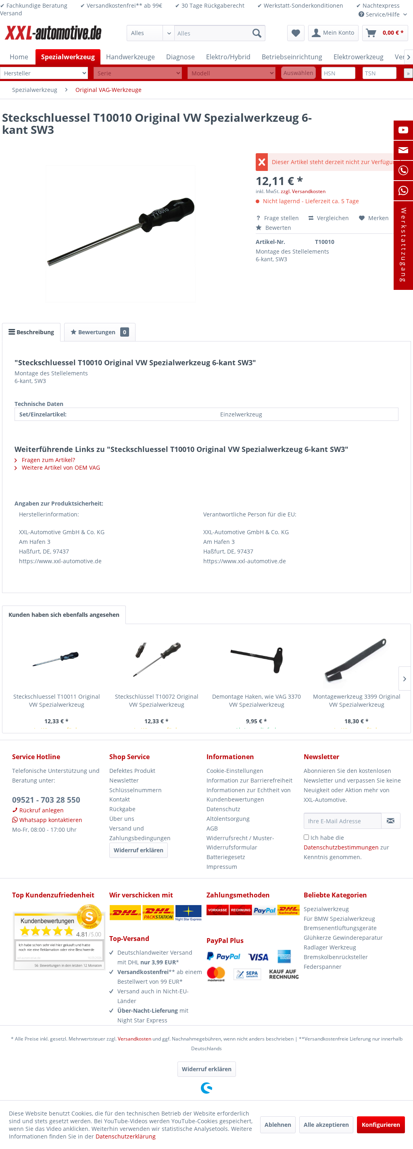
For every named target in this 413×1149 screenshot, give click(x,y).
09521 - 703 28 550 (46, 800)
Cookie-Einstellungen (234, 770)
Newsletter (124, 780)
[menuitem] (196, 33)
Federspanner (323, 966)
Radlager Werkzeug (330, 947)
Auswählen (298, 73)
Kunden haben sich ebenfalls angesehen (63, 614)
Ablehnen (278, 1124)
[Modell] (231, 73)
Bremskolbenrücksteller (336, 957)
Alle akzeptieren (326, 1124)
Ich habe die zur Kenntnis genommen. (346, 847)
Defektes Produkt (132, 770)
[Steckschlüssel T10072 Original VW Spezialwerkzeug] (156, 660)
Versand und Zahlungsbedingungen (140, 833)
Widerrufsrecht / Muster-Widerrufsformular (240, 842)
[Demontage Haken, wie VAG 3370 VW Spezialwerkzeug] (256, 660)
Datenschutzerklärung (126, 1136)
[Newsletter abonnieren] (390, 821)
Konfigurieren (381, 1124)
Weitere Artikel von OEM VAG (60, 467)
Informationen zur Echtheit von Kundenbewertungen (248, 794)
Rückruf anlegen (41, 810)
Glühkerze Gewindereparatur (343, 937)
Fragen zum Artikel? (47, 460)
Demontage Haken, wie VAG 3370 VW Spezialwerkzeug (256, 700)
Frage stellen (281, 218)
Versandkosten (134, 1038)
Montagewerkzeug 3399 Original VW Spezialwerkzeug (356, 700)
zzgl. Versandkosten (303, 191)
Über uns (121, 818)
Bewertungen (101, 332)
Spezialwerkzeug (326, 909)
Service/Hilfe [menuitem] (382, 14)
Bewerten (277, 227)
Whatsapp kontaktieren (50, 820)
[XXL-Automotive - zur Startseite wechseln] (53, 35)
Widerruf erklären (138, 850)
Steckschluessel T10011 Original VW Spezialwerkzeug (56, 700)
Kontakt (119, 799)
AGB (212, 828)
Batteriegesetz (225, 857)
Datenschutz (223, 809)
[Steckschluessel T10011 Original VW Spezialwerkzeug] (56, 660)
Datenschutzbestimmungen (341, 847)
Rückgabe (122, 809)
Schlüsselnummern (135, 790)
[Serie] (137, 73)
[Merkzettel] (296, 33)
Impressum (221, 866)
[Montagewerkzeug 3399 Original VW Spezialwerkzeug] (357, 660)
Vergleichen (332, 218)
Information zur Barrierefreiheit (249, 780)
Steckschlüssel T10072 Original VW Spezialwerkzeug (156, 700)
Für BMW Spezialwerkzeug (339, 918)
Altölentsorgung (228, 818)
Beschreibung (34, 332)
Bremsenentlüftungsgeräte (340, 928)
